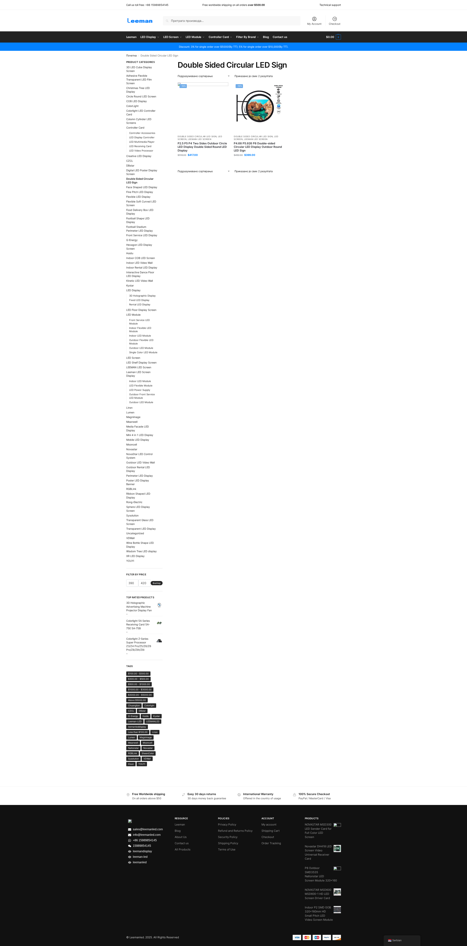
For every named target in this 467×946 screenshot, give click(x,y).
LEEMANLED (152, 721)
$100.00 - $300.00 (138, 673)
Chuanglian (134, 705)
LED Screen (133, 357)
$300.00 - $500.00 (138, 678)
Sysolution (132, 515)
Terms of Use (226, 849)
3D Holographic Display (142, 295)
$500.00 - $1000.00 (139, 684)
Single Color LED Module (143, 352)
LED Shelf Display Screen (141, 362)
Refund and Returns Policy (235, 830)
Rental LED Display (139, 304)
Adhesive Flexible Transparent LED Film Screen (139, 79)
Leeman (180, 824)
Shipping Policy (228, 843)
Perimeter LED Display (139, 475)
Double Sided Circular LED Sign (197, 136)
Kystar (130, 285)
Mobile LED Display (137, 439)
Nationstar (133, 748)
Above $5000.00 (137, 700)
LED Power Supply (139, 389)
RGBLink (131, 488)
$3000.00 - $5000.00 (140, 694)
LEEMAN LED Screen (199, 139)
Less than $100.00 (138, 732)
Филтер (157, 583)
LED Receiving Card (140, 146)
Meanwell (131, 421)
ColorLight (132, 105)
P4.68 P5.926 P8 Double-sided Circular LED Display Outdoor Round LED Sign (258, 147)
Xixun (131, 764)
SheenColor (148, 753)
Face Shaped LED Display (141, 187)
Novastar (131, 449)
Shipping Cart (270, 830)
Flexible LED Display (138, 196)
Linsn (129, 407)
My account (268, 824)
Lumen (130, 412)
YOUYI (130, 560)
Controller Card (135, 127)
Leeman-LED (135, 721)
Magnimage (133, 417)
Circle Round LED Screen (141, 96)
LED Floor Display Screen (141, 309)
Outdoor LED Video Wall (140, 462)
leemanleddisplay (137, 726)
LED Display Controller (142, 137)
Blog (178, 830)
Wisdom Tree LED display (141, 551)
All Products (182, 849)
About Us (181, 837)
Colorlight (149, 705)
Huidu (129, 253)
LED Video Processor (141, 150)
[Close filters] (164, 63)
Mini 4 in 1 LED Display (139, 435)
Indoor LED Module (140, 335)
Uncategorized (135, 533)
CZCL (129, 160)
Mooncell (131, 444)
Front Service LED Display (141, 235)
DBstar (130, 165)
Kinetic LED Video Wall (139, 280)
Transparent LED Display (141, 528)
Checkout (334, 23)
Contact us (182, 843)
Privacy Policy (227, 824)
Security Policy (227, 837)
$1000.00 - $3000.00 (140, 689)
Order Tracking (271, 843)
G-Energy (132, 240)
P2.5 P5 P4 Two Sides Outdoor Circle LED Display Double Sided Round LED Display (202, 147)
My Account (314, 23)
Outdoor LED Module (141, 347)
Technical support (330, 4)
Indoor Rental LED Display (141, 267)
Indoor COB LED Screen (140, 258)
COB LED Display (136, 101)
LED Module (133, 314)
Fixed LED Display (139, 300)
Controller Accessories (142, 133)
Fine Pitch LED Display (139, 191)
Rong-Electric (134, 502)
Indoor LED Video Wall (139, 262)
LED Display (133, 290)
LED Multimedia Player (142, 141)
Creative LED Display (138, 156)
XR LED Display (135, 556)
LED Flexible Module (140, 385)
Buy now (203, 162)
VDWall (130, 538)
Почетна (131, 55)
